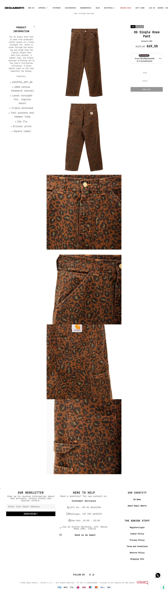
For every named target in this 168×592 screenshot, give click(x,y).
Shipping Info (137, 559)
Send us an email (85, 535)
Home (75, 13)
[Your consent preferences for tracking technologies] (163, 587)
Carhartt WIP (146, 41)
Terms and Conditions (137, 546)
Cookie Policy (137, 534)
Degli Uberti (14, 8)
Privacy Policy (137, 540)
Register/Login (137, 527)
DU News (137, 499)
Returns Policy (137, 553)
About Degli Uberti (137, 506)
